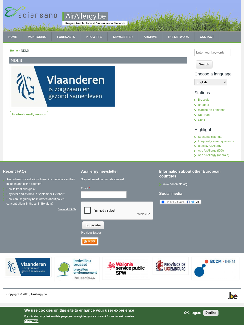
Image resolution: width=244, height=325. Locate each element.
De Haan (204, 115)
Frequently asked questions (216, 141)
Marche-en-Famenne (211, 110)
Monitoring (37, 37)
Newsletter (123, 37)
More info (31, 321)
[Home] (31, 17)
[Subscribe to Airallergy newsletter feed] (89, 244)
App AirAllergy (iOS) (211, 150)
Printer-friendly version (29, 114)
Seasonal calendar (210, 136)
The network (178, 37)
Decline (210, 313)
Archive (150, 37)
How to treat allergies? (21, 189)
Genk (201, 120)
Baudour (203, 105)
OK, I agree (192, 313)
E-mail (85, 188)
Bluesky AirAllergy (209, 146)
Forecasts (66, 37)
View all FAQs (67, 209)
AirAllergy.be (86, 16)
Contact (207, 37)
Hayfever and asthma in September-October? (35, 194)
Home (12, 37)
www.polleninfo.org (175, 184)
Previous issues (91, 232)
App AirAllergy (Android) (213, 155)
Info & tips (94, 37)
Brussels (203, 99)
